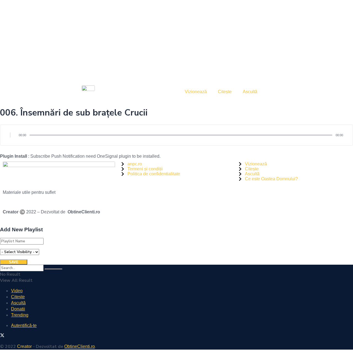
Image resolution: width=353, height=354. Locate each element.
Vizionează (196, 91)
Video (17, 290)
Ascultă (250, 91)
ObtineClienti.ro (84, 212)
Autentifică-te (24, 325)
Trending (19, 315)
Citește (225, 91)
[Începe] (10, 135)
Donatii (18, 309)
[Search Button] (53, 269)
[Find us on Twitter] (2, 336)
